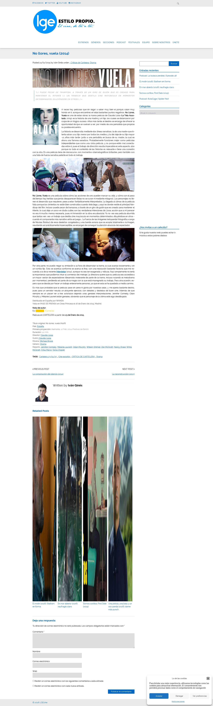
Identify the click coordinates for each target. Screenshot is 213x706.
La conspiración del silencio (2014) (48, 374)
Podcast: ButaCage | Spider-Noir (154, 99)
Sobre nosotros (161, 42)
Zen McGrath (107, 347)
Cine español (64, 356)
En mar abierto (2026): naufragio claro (68, 605)
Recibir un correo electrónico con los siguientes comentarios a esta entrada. (69, 681)
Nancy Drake (120, 347)
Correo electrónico (41, 661)
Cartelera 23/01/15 (48, 356)
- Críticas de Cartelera (79, 62)
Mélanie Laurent (64, 347)
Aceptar (159, 696)
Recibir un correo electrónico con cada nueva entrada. (59, 686)
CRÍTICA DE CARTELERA (83, 356)
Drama (93, 62)
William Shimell (93, 347)
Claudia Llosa (47, 335)
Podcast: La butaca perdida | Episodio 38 (158, 76)
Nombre (36, 651)
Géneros (96, 42)
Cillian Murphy (79, 347)
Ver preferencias (200, 696)
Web (35, 671)
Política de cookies (178, 701)
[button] (208, 678)
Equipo (146, 42)
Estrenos (83, 42)
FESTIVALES (134, 42)
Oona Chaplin (59, 350)
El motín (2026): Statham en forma (44, 605)
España (40, 326)
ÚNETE (176, 42)
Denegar (179, 696)
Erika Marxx (46, 350)
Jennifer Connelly (49, 347)
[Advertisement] (157, 131)
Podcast (121, 42)
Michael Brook (46, 341)
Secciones (108, 42)
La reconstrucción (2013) (123, 374)
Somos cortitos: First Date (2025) (94, 605)
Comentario (38, 632)
